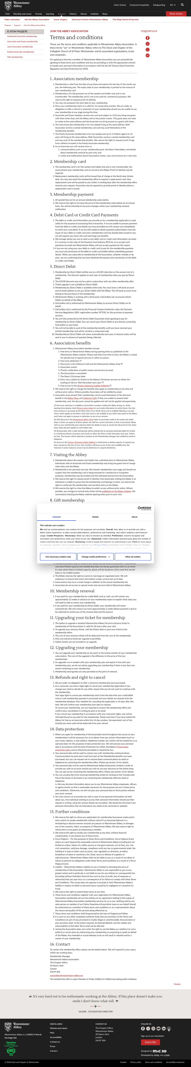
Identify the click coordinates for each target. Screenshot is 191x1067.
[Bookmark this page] (147, 50)
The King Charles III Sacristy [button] (126, 19)
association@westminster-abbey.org (66, 976)
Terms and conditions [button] (153, 1062)
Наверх (177, 984)
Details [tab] (95, 517)
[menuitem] (8, 14)
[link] (160, 1051)
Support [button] (62, 14)
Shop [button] (104, 14)
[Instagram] (153, 1028)
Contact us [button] (55, 1041)
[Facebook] (143, 1028)
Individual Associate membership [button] (22, 36)
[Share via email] (147, 55)
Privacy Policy (101, 545)
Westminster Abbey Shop (83, 420)
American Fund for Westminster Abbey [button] (90, 19)
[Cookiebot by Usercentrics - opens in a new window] (139, 508)
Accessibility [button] (56, 1037)
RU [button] (171, 5)
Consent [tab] (56, 517)
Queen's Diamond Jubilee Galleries (93, 386)
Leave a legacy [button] (60, 19)
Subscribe (150, 1042)
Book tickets (176, 14)
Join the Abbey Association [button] (36, 19)
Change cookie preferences (94, 557)
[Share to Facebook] (147, 38)
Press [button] (52, 1046)
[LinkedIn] (164, 1028)
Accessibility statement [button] (175, 1062)
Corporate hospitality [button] (139, 5)
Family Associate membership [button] (20, 52)
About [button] (84, 14)
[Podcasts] (169, 1029)
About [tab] (134, 517)
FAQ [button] (52, 1032)
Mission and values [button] (58, 1028)
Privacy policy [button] (135, 1062)
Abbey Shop (73, 398)
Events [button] (38, 14)
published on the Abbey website (116, 491)
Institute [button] (94, 14)
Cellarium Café (90, 398)
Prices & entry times (85, 408)
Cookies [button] (123, 1062)
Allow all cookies (133, 557)
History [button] (73, 14)
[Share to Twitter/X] (147, 44)
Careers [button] (54, 1051)
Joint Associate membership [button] (20, 47)
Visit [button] (7, 14)
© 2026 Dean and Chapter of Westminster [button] (22, 1062)
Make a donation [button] (12, 19)
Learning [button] (50, 14)
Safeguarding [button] (159, 5)
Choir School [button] (120, 5)
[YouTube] (158, 1028)
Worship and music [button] (22, 14)
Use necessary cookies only (58, 557)
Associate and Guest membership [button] (22, 42)
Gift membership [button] (14, 57)
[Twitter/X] (148, 1028)
